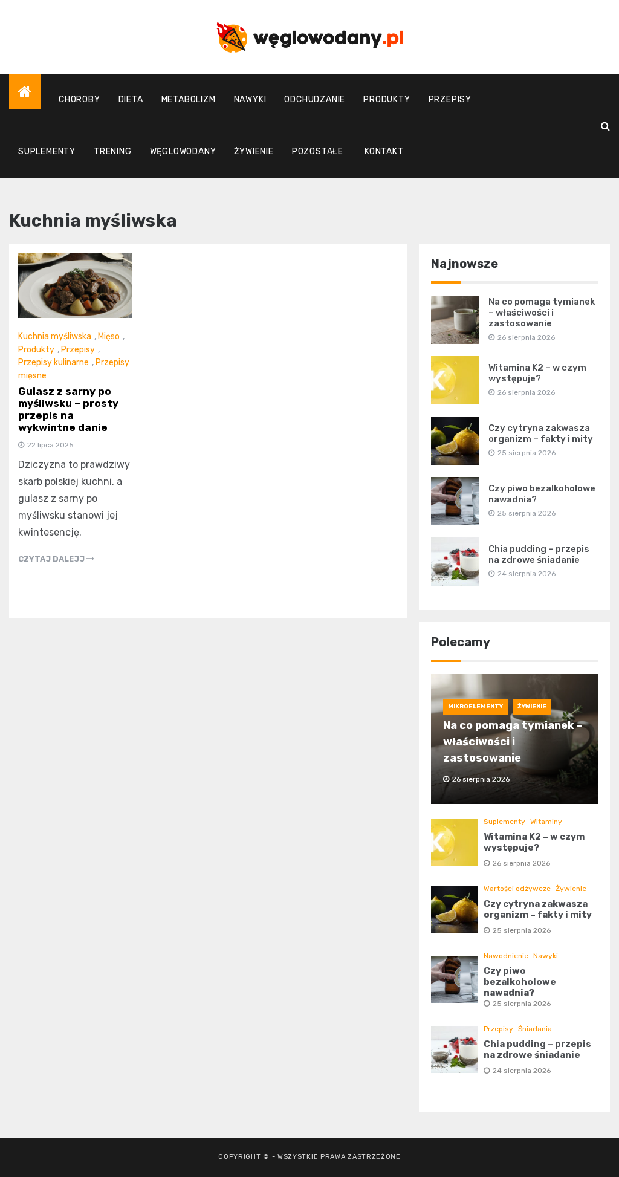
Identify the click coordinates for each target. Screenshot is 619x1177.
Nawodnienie (506, 956)
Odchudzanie (314, 99)
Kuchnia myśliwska (54, 336)
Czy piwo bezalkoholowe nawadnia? (520, 981)
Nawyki (250, 99)
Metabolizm (188, 99)
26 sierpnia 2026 (521, 863)
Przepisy (450, 99)
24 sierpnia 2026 (522, 1070)
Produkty (386, 99)
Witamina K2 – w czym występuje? (537, 373)
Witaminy (546, 821)
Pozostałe (317, 151)
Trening (113, 151)
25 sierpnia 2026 (522, 930)
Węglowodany (183, 151)
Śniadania (535, 1029)
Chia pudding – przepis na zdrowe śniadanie (538, 554)
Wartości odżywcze (517, 888)
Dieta (130, 99)
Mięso (109, 336)
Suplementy (47, 151)
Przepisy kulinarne (53, 362)
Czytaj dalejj (52, 558)
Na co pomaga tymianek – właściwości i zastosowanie (541, 312)
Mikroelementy (475, 706)
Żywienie (253, 151)
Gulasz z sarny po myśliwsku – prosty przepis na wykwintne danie (68, 409)
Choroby (79, 99)
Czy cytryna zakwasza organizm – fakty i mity (540, 433)
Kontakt (384, 151)
